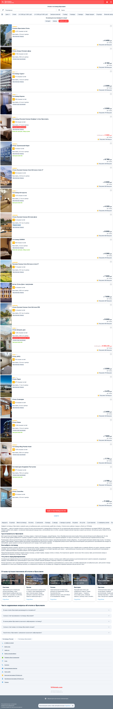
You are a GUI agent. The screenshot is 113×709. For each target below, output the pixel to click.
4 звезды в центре (65, 522)
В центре (12, 522)
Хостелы (31, 522)
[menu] (111, 2)
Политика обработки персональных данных (11, 707)
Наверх (56, 516)
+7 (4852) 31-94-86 (8, 643)
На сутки (82, 522)
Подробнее (6, 599)
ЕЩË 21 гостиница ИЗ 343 (56, 511)
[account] (107, 2)
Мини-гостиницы (21, 522)
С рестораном (91, 522)
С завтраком (39, 522)
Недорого (5, 522)
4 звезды (47, 522)
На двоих (75, 522)
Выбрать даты (64, 21)
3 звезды (55, 522)
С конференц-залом (103, 522)
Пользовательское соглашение (8, 704)
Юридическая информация (7, 705)
